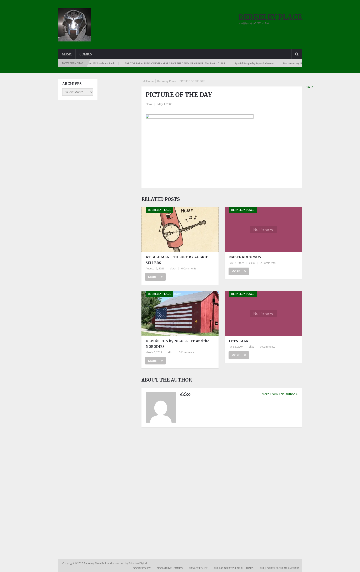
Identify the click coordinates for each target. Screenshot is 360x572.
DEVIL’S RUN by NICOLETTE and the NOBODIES (177, 344)
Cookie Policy (142, 568)
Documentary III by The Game (292, 63)
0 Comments (188, 268)
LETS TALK (238, 341)
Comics (85, 54)
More (152, 277)
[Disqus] (221, 488)
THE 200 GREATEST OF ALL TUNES (234, 568)
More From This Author (278, 394)
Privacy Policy (198, 568)
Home (150, 81)
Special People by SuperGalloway (245, 63)
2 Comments (267, 263)
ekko (149, 104)
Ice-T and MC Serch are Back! (90, 63)
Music (67, 54)
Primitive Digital (138, 563)
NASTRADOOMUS (245, 257)
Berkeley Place (166, 81)
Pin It (309, 87)
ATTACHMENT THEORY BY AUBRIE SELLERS (177, 260)
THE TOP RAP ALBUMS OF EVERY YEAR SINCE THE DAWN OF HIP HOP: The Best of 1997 (167, 63)
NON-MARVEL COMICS (170, 568)
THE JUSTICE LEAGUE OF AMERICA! (279, 568)
